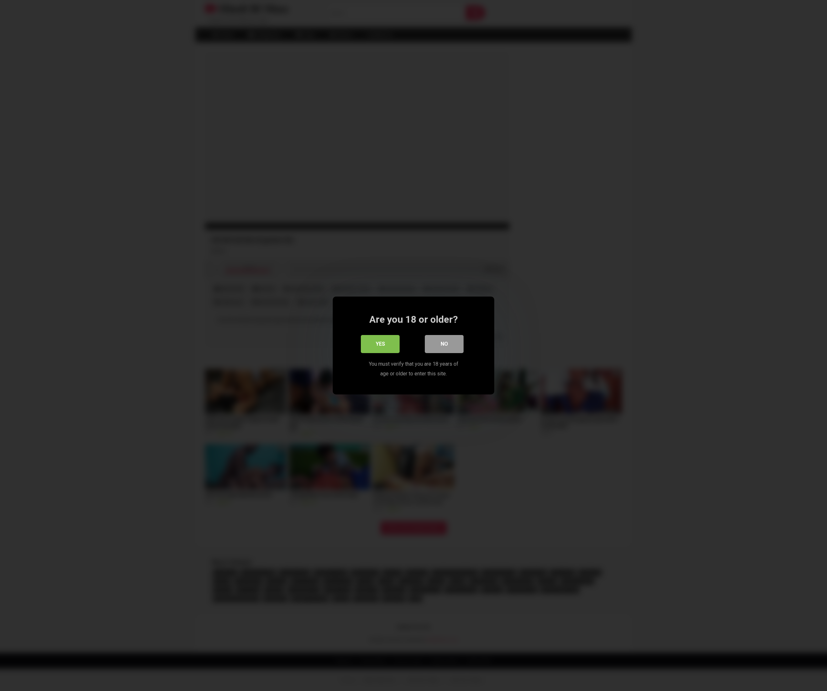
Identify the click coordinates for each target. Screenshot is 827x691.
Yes (380, 344)
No (444, 344)
